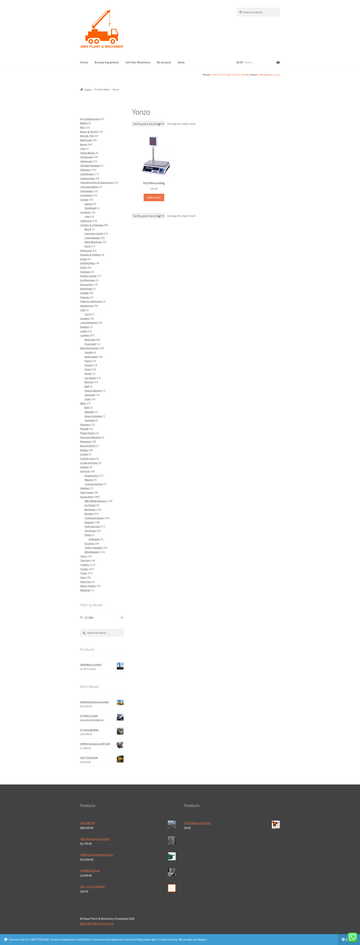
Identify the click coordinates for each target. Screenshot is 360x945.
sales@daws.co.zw (269, 74)
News (181, 62)
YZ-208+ (89, 617)
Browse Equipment (107, 62)
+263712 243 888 (240, 74)
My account (164, 62)
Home (84, 62)
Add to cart (153, 197)
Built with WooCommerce (96, 923)
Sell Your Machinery (138, 62)
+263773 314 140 (220, 74)
